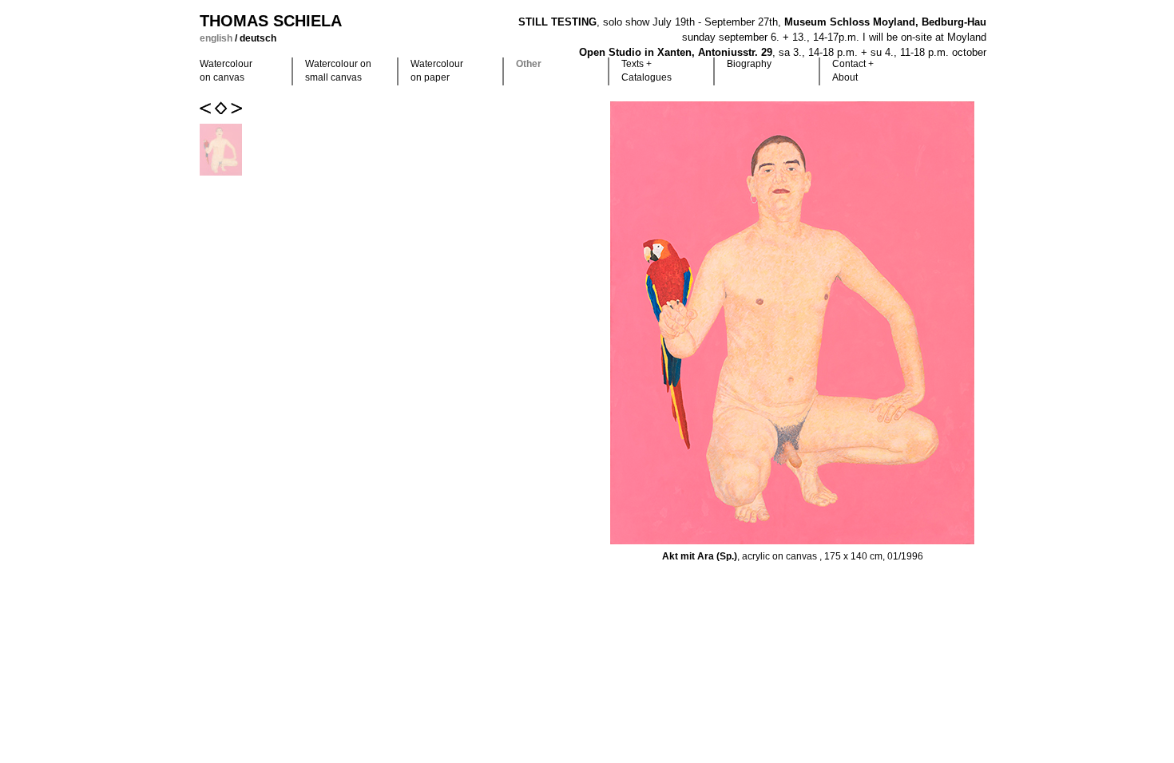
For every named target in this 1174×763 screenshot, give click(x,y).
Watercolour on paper (437, 70)
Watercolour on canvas (226, 70)
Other (528, 63)
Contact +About (853, 70)
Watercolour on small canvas (338, 70)
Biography (749, 63)
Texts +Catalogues (646, 70)
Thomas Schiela (271, 21)
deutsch (258, 38)
